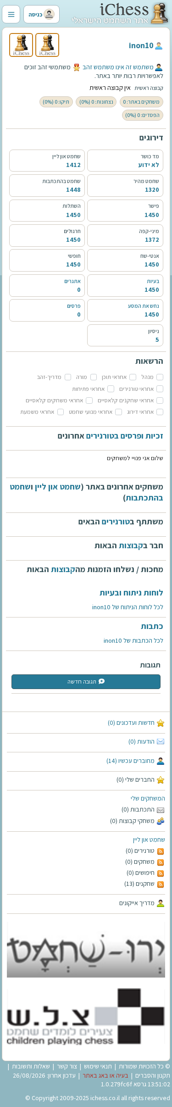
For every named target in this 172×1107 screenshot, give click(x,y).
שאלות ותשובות (31, 1066)
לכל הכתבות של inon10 (133, 640)
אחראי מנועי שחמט (90, 412)
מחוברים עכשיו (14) (130, 761)
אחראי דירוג (140, 412)
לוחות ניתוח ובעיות (131, 592)
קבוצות (131, 545)
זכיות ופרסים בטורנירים (124, 435)
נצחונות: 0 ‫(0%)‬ (96, 101)
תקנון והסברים (152, 1075)
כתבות (152, 626)
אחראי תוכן (114, 377)
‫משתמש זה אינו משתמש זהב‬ (118, 67)
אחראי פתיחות (88, 389)
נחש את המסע (143, 305)
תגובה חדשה (81, 681)
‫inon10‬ (141, 45)
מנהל (147, 377)
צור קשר (67, 1066)
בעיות (153, 281)
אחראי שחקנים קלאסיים (126, 400)
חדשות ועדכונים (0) (131, 722)
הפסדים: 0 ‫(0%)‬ (142, 114)
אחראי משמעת (37, 412)
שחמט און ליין (149, 839)
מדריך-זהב (49, 377)
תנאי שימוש (98, 1066)
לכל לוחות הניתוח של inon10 (127, 607)
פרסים (74, 305)
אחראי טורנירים (136, 389)
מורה (81, 377)
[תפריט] (11, 14)
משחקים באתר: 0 (141, 101)
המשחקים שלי (148, 798)
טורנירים (116, 521)
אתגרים (72, 281)
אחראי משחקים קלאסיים (54, 400)
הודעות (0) (141, 741)
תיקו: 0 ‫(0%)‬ (56, 101)
